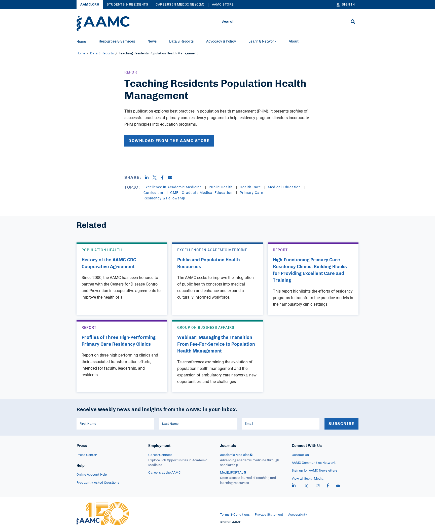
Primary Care (252, 192)
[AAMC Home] (103, 23)
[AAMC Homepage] (103, 513)
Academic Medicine (234, 455)
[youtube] (338, 486)
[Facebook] (164, 177)
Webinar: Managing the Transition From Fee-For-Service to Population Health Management (216, 344)
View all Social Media (307, 478)
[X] (156, 177)
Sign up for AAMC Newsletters (315, 470)
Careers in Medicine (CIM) (180, 4)
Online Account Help (92, 474)
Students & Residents (127, 4)
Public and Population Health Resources (208, 263)
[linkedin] (294, 486)
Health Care (251, 187)
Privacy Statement (269, 514)
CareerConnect (160, 455)
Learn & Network (262, 41)
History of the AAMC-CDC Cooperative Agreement (109, 263)
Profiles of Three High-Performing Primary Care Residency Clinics (119, 341)
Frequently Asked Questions (98, 482)
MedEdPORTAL (231, 472)
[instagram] (318, 486)
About (294, 41)
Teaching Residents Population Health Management (158, 53)
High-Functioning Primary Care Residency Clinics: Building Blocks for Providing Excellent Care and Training (310, 270)
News (152, 41)
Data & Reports (181, 41)
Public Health (221, 187)
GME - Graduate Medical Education (202, 192)
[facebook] (328, 486)
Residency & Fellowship (164, 198)
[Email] (172, 177)
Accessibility (297, 514)
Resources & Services (117, 41)
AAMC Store (223, 4)
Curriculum (153, 192)
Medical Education (285, 187)
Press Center (87, 455)
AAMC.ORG (89, 4)
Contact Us (300, 455)
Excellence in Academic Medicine (173, 187)
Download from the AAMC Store (169, 141)
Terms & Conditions (235, 514)
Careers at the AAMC (164, 472)
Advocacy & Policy (221, 41)
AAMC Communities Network (314, 463)
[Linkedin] (149, 177)
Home (81, 42)
